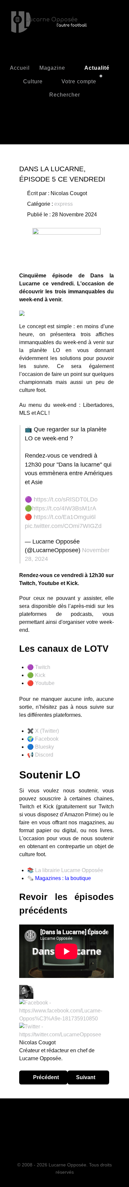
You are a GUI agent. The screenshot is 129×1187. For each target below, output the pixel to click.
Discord (44, 755)
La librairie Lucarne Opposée (69, 870)
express (63, 204)
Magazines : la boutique (63, 878)
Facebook (47, 739)
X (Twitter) (47, 731)
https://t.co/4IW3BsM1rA (64, 508)
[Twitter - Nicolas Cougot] (66, 1030)
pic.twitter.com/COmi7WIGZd (63, 526)
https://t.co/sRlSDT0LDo (66, 499)
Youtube (45, 683)
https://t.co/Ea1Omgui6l (65, 517)
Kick (40, 675)
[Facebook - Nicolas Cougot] (66, 1010)
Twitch (42, 667)
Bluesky (44, 747)
